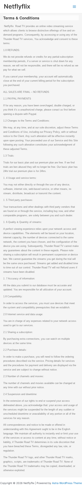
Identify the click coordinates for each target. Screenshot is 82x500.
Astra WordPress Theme (67, 483)
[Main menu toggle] (74, 6)
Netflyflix (17, 6)
